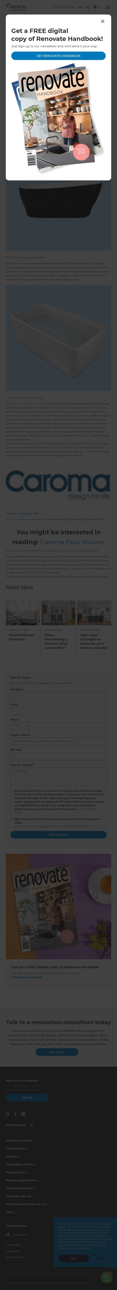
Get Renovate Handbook (58, 56)
